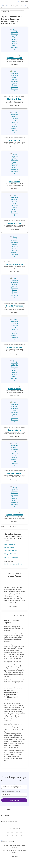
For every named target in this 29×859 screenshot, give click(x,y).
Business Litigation (10, 544)
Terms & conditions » (9, 850)
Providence (7, 564)
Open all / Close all (18, 615)
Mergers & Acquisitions (11, 554)
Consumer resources (9, 822)
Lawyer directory (5, 10)
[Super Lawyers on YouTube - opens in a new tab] (16, 834)
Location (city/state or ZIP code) (10, 792)
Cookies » (14, 852)
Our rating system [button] (10, 606)
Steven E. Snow (14, 430)
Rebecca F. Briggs (14, 57)
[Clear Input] (25, 787)
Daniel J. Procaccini (14, 306)
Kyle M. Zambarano (14, 514)
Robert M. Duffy (14, 140)
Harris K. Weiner (14, 473)
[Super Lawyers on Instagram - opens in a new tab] (12, 834)
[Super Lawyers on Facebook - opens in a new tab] (7, 834)
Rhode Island (6, 11)
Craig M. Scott (14, 388)
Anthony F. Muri (14, 223)
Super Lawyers (6, 809)
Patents (6, 557)
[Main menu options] (3, 6)
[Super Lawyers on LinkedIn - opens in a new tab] (21, 834)
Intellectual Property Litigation (17, 10)
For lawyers (5, 815)
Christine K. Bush (14, 99)
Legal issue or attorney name (10, 784)
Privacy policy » (21, 850)
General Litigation (9, 547)
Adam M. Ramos (14, 347)
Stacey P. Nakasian (14, 264)
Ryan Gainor (14, 181)
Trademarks (14, 557)
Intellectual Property (10, 550)
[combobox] (14, 787)
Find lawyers (14, 800)
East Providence (17, 564)
